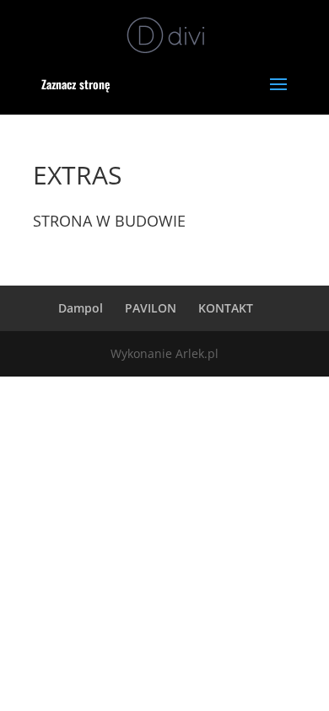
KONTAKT (225, 308)
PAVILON (150, 308)
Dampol (80, 308)
